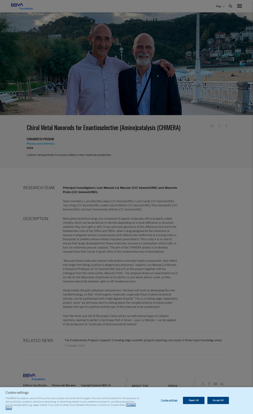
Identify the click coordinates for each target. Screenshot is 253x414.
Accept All (218, 400)
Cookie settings (169, 400)
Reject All (194, 400)
